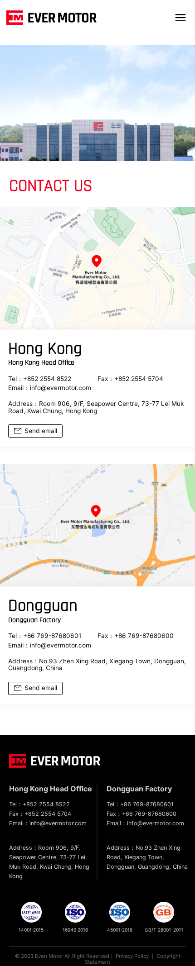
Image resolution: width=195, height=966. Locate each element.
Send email (40, 430)
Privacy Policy (132, 956)
